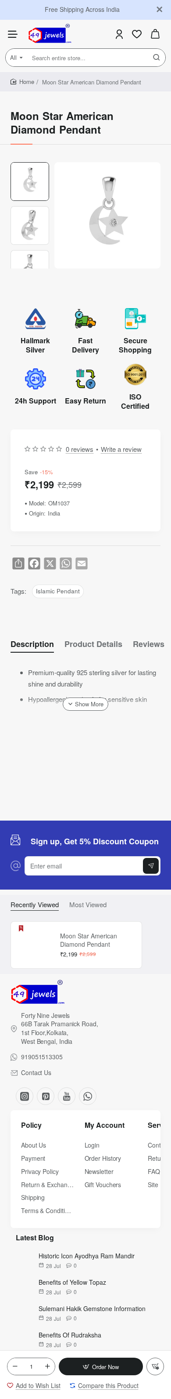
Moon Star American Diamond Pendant (88, 940)
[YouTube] (66, 1096)
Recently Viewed (35, 904)
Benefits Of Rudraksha (70, 1335)
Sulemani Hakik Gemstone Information (92, 1308)
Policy (31, 1125)
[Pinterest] (45, 1096)
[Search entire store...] (156, 57)
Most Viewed (88, 904)
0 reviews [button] (79, 449)
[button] (101, 1366)
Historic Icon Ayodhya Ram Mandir (87, 1256)
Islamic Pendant (58, 591)
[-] (14, 1366)
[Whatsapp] (87, 1096)
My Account (105, 1125)
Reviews (148, 644)
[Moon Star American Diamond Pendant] (34, 945)
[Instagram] (24, 1096)
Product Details (93, 644)
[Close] (159, 9)
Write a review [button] (121, 449)
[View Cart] (155, 34)
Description (32, 644)
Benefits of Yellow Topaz (72, 1282)
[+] (47, 1366)
